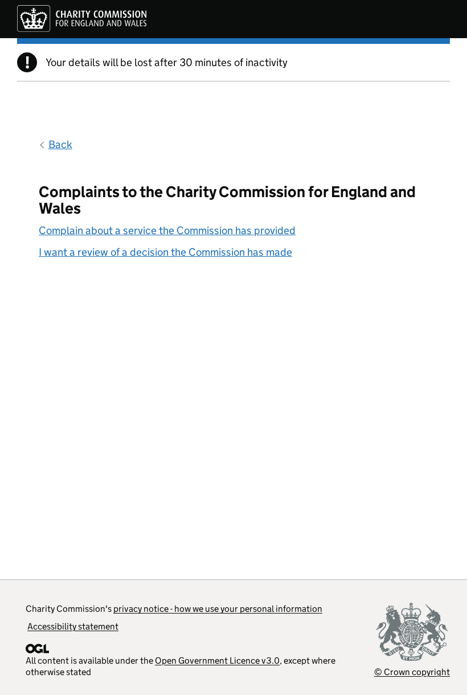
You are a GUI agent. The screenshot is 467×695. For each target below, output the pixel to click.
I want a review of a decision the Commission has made (165, 252)
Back (60, 144)
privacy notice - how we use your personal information (217, 608)
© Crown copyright (412, 672)
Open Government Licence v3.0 (217, 660)
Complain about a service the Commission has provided (167, 230)
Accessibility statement (72, 626)
